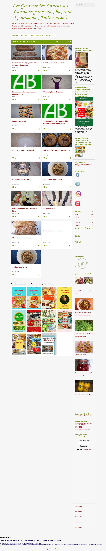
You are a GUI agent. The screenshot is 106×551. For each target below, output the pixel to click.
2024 (76, 214)
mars (77, 220)
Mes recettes (50, 35)
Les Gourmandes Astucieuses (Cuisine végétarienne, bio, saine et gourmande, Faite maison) (42, 12)
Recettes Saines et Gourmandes (83, 415)
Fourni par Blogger (54, 549)
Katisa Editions (79, 427)
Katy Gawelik (78, 426)
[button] (39, 71)
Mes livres (24, 35)
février (78, 222)
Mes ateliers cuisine (37, 35)
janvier (78, 225)
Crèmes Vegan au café (80, 354)
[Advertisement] (24, 367)
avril (77, 217)
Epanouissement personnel (82, 429)
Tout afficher (63, 42)
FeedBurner (87, 449)
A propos (15, 35)
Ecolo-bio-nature (80, 424)
